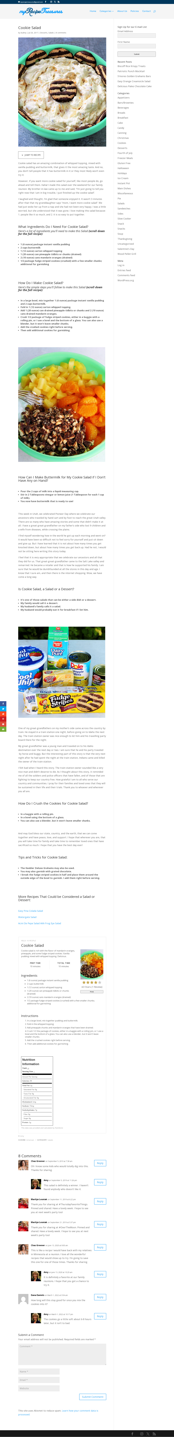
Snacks (121, 228)
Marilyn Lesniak (39, 1199)
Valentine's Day (126, 248)
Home (93, 11)
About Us (122, 11)
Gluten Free (124, 163)
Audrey (23, 32)
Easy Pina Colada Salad (30, 910)
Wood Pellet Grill (127, 253)
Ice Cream (123, 178)
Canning (122, 132)
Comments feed (126, 275)
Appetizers (124, 97)
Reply (100, 1163)
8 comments (61, 32)
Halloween (123, 168)
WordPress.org (126, 280)
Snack (121, 223)
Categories (105, 11)
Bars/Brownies (126, 102)
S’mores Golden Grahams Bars (134, 76)
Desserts (43, 32)
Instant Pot (124, 183)
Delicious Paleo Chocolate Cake (135, 86)
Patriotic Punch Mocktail (131, 71)
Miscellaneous (125, 193)
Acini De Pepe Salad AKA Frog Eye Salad (39, 923)
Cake (120, 122)
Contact (146, 11)
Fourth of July (125, 153)
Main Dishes (124, 188)
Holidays (122, 173)
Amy (46, 1180)
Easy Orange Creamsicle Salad (134, 81)
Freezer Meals (125, 158)
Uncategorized (126, 243)
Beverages (123, 107)
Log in (121, 265)
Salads (51, 32)
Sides (120, 213)
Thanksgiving (125, 238)
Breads (121, 112)
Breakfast (123, 117)
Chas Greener (38, 1161)
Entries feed (124, 270)
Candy (121, 127)
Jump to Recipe (32, 155)
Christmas (123, 137)
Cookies (122, 142)
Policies (135, 11)
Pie (119, 198)
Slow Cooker (124, 218)
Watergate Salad (27, 917)
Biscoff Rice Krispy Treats (131, 66)
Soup (120, 233)
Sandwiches (124, 208)
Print (92, 992)
